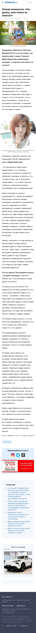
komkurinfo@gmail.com (24, 609)
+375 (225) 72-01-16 (8, 609)
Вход (30, 2)
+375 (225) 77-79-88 (8, 611)
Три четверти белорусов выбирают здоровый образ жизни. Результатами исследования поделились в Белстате (18, 505)
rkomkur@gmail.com (8, 613)
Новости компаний (18, 547)
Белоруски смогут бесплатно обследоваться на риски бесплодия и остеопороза (18, 515)
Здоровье (18, 18)
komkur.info (20, 619)
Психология (7, 442)
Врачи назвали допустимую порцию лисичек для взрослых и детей (19, 524)
